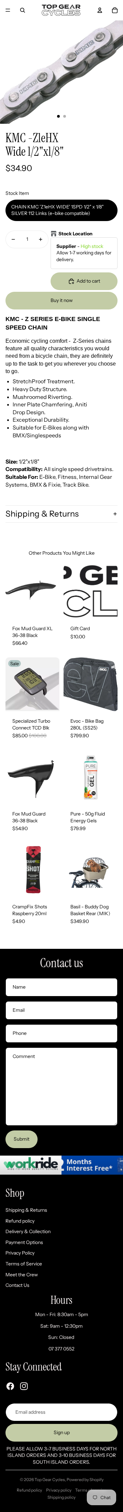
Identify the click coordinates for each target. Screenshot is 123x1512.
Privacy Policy (20, 1253)
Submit (21, 1139)
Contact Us (17, 1285)
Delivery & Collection (28, 1231)
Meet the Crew (21, 1275)
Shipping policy (61, 1497)
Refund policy (20, 1221)
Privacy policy (58, 1490)
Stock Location (75, 234)
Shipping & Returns (42, 514)
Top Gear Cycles (50, 1479)
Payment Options (24, 1242)
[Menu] (8, 10)
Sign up (62, 1432)
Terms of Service (23, 1264)
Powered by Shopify (85, 1479)
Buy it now (62, 300)
